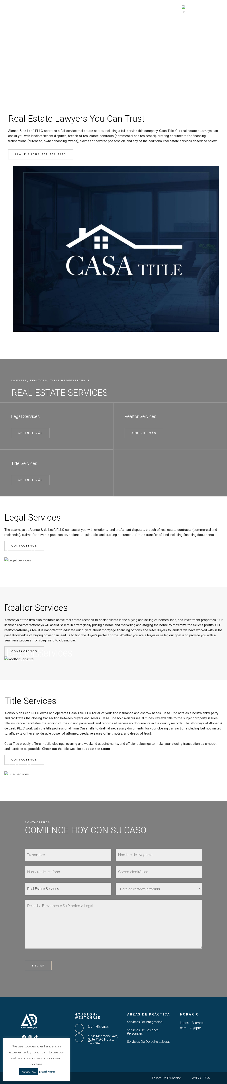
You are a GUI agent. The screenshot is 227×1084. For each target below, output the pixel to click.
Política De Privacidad (166, 1078)
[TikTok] (215, 10)
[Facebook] (204, 10)
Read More (47, 1071)
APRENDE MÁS (30, 433)
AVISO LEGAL (201, 1078)
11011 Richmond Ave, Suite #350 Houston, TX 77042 (103, 1040)
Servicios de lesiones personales (143, 1032)
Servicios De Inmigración (144, 1022)
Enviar (38, 965)
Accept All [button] (29, 1071)
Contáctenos (24, 545)
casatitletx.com (98, 749)
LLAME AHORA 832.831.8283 (40, 154)
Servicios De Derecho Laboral (148, 1041)
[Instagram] (209, 10)
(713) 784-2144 (98, 1026)
